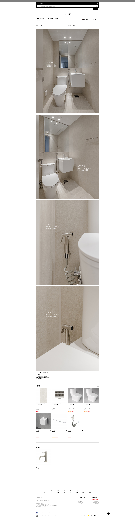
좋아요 (50, 404)
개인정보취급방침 (46, 500)
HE (59, 8)
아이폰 (96, 515)
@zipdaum (41, 378)
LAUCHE (45, 8)
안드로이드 (90, 515)
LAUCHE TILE (51, 8)
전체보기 (98, 385)
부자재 (66, 8)
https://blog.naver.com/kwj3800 (42, 376)
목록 (67, 478)
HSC (56, 8)
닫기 (133, 1)
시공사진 (70, 8)
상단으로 (108, 513)
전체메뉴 (39, 9)
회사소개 (37, 500)
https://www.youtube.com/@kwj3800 (44, 377)
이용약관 (41, 500)
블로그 (84, 515)
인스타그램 (81, 515)
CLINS (62, 8)
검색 (96, 6)
